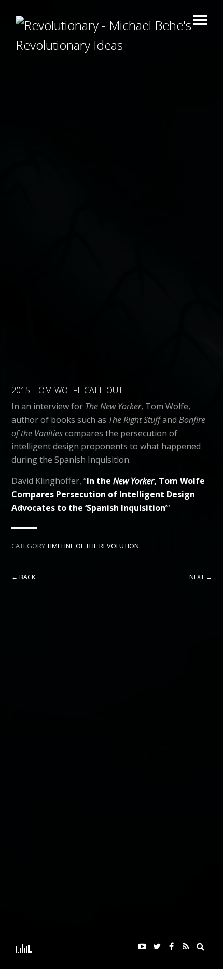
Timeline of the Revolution (93, 545)
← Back (23, 577)
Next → (200, 577)
